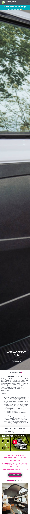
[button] (1, 502)
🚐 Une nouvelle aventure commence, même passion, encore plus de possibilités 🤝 (15, 8)
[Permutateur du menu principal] (27, 2)
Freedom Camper (11, 1)
